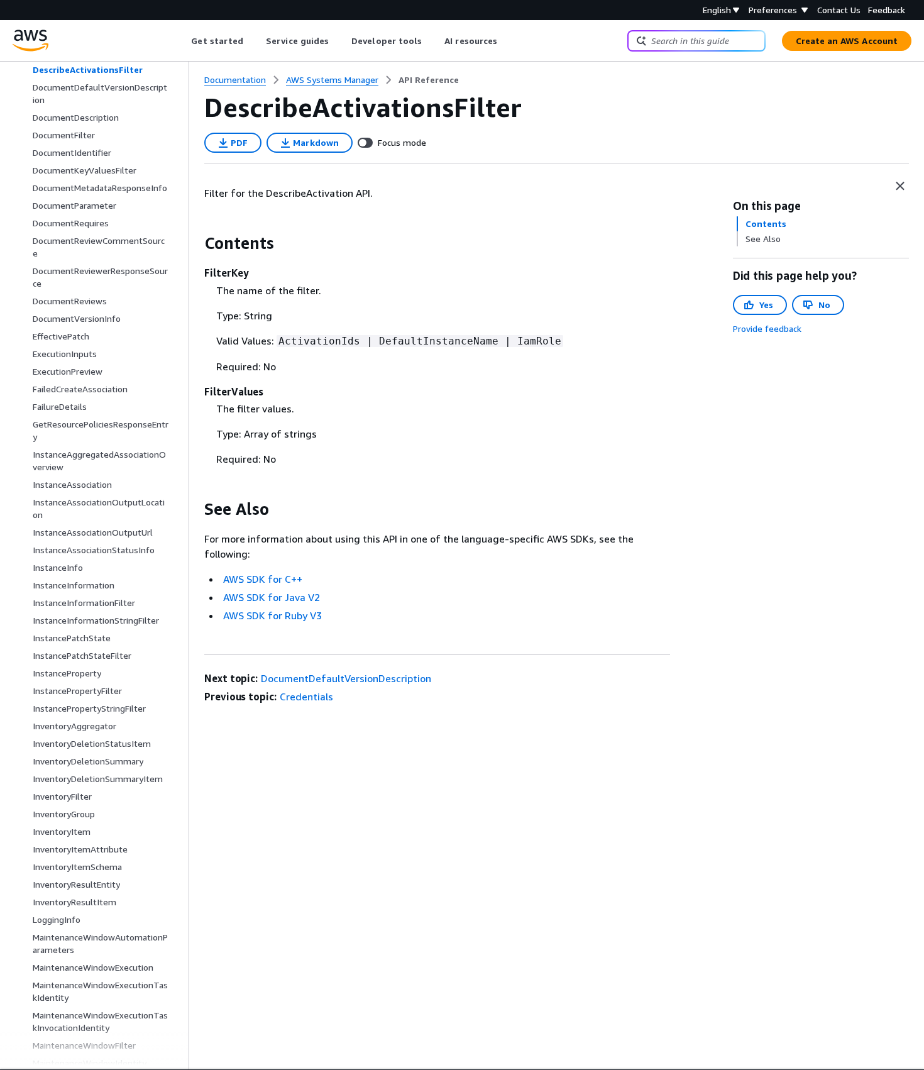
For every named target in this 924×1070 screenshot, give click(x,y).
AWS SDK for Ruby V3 (272, 615)
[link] (429, 80)
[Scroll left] (182, 41)
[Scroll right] (507, 41)
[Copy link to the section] (194, 243)
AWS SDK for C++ (262, 579)
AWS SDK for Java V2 (271, 597)
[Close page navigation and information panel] (900, 186)
